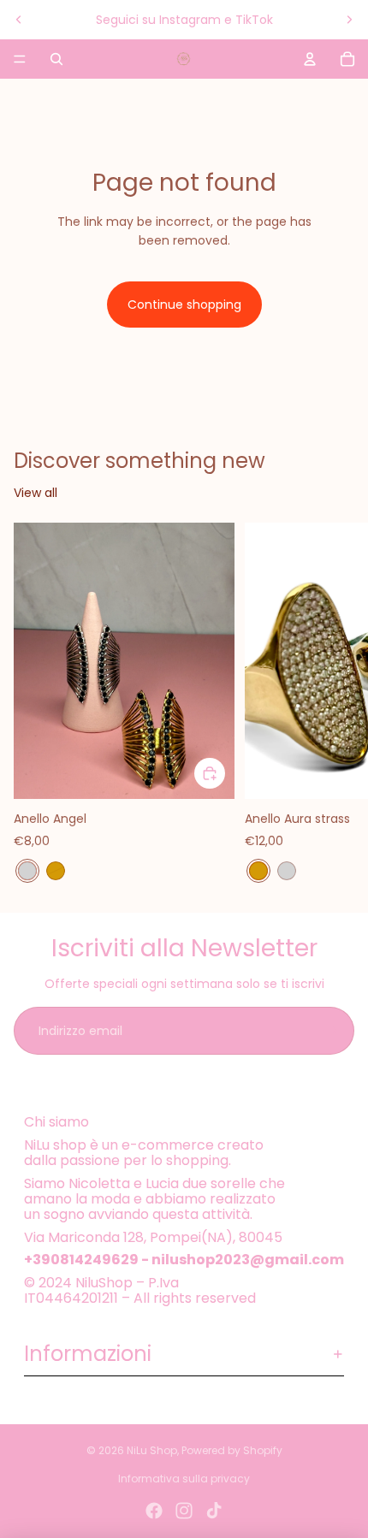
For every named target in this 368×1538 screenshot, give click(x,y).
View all (35, 492)
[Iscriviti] (330, 1030)
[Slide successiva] (349, 19)
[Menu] (19, 59)
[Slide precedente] (19, 19)
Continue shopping (184, 304)
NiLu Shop (152, 1450)
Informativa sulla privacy (184, 1478)
